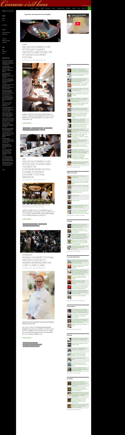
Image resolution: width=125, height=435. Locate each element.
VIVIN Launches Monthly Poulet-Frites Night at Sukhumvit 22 (7, 104)
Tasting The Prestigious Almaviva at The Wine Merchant (80, 89)
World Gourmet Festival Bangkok (31, 129)
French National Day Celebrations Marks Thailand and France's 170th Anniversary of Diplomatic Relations (80, 311)
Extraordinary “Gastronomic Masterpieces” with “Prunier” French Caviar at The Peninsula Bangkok (80, 151)
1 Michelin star (27, 128)
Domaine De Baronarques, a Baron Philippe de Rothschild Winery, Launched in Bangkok (79, 80)
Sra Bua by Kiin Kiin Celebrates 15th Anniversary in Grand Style (80, 104)
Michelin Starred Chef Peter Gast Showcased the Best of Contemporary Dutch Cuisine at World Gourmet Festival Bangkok (36, 169)
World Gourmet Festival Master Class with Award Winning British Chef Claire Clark (38, 261)
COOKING (74, 8)
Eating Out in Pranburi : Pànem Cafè (80, 185)
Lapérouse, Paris (75, 200)
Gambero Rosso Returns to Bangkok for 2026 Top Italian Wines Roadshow (80, 266)
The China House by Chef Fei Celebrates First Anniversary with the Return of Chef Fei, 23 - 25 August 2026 (79, 383)
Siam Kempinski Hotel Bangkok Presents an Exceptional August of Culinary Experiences (80, 389)
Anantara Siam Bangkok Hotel (30, 342)
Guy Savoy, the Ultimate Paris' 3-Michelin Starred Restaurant (79, 349)
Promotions (4, 51)
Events (3, 53)
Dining (24, 158)
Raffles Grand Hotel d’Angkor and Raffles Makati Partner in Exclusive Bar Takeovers (7, 130)
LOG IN (3, 169)
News (79, 8)
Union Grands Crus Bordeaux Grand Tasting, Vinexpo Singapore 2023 (80, 339)
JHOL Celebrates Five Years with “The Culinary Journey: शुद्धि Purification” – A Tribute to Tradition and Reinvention (80, 136)
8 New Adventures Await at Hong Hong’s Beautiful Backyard (79, 206)
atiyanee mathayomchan (39, 60)
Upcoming (48, 8)
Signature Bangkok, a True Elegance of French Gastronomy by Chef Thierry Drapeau (80, 100)
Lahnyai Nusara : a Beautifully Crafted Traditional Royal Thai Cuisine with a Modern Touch (78, 121)
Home (32, 8)
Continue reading (27, 123)
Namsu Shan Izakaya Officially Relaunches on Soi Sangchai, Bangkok (78, 282)
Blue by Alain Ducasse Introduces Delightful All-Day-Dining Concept (79, 109)
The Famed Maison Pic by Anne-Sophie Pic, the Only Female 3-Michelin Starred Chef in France (79, 354)
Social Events (4, 34)
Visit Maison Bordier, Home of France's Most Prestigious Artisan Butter (79, 364)
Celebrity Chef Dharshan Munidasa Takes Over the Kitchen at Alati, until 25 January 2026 (80, 292)
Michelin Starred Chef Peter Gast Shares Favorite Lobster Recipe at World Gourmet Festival (37, 52)
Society (53, 8)
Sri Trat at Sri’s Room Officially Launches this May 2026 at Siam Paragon (79, 277)
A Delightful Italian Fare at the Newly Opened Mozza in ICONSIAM (80, 162)
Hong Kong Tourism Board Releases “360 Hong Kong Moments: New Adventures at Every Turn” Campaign (80, 212)
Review (42, 8)
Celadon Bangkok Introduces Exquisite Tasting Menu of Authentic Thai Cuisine (80, 130)
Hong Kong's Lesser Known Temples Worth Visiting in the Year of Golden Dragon (80, 182)
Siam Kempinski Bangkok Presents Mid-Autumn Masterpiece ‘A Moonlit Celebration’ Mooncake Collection (7, 152)
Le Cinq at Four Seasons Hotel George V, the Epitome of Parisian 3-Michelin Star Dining (80, 369)
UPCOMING (4, 25)
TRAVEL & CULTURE (60, 8)
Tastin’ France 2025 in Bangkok (79, 295)
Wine (3, 20)
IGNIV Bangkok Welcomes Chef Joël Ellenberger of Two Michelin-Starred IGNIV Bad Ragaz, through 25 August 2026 (80, 394)
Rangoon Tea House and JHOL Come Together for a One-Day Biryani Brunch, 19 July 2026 (80, 406)
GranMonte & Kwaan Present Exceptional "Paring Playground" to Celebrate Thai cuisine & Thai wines (80, 70)
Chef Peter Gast (48, 128)
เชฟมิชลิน (42, 129)
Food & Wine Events (27, 254)
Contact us (84, 8)
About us (37, 8)
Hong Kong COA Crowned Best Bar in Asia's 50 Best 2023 (80, 191)
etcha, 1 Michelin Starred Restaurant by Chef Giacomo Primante (80, 74)
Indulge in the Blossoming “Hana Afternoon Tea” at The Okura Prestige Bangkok (7, 163)
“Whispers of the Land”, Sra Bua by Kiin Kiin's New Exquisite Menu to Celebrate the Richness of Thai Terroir (79, 115)
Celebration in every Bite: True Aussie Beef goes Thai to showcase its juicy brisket (80, 231)
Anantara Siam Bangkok (37, 128)
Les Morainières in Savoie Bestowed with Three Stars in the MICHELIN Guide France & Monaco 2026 (80, 287)
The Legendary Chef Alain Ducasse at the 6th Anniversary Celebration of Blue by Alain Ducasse (80, 321)
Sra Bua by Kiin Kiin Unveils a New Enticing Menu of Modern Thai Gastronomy (79, 141)
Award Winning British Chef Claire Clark (32, 344)
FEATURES (68, 8)
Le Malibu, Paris (75, 195)
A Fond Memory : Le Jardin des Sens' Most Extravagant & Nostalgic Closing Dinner (80, 316)
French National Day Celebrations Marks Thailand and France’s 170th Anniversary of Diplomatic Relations (7, 69)
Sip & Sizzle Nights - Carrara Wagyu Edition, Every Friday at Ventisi (80, 84)
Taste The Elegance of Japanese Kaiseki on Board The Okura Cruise (80, 145)
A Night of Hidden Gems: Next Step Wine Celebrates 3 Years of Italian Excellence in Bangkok (80, 261)
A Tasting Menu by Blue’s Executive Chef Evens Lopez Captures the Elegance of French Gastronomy (80, 125)
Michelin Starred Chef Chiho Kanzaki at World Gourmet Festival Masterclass (80, 247)
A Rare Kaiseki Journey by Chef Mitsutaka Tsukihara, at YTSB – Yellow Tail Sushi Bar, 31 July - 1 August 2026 (79, 400)
